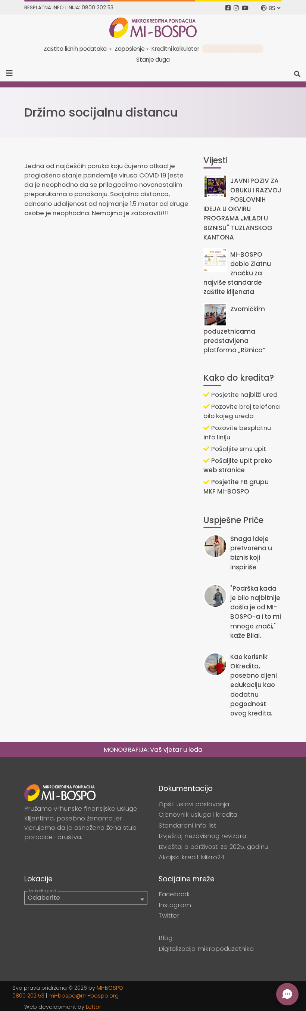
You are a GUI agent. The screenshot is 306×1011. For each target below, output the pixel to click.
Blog (165, 937)
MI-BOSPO (110, 988)
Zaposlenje (129, 49)
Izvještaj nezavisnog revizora (202, 835)
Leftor (93, 1007)
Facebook (174, 894)
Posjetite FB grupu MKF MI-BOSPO (236, 486)
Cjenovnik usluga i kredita (198, 814)
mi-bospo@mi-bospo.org (84, 995)
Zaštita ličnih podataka (76, 49)
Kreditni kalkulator (175, 49)
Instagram (175, 904)
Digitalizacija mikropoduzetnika (206, 948)
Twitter (169, 915)
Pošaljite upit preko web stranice (237, 465)
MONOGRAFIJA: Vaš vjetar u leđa (153, 749)
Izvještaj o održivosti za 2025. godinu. (214, 846)
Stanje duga (152, 60)
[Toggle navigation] (12, 73)
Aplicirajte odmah (232, 48)
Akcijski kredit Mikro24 (191, 857)
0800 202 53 (28, 995)
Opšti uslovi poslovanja (194, 804)
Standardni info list (187, 825)
